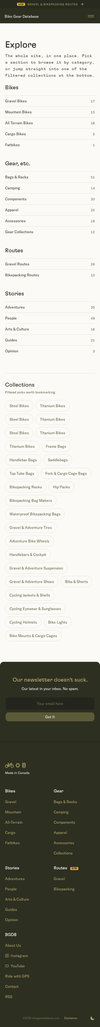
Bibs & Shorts (76, 581)
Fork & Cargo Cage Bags (66, 473)
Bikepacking (64, 889)
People (11, 889)
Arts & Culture (17, 899)
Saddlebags (58, 460)
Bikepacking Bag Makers (31, 500)
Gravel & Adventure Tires (31, 527)
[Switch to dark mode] (92, 1018)
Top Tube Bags (22, 473)
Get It (50, 717)
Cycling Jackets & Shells (30, 595)
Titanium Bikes (52, 405)
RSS (8, 996)
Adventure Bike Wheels (29, 541)
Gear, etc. (17, 164)
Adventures (15, 878)
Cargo (10, 832)
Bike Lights (57, 622)
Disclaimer (70, 1018)
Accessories (64, 842)
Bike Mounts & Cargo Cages (33, 635)
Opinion (11, 919)
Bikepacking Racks (26, 487)
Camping (61, 812)
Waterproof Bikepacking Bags (35, 514)
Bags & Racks (65, 801)
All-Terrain (14, 822)
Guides (11, 909)
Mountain (13, 812)
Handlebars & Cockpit (28, 554)
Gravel (10, 801)
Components (64, 822)
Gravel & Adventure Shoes (32, 581)
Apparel (60, 832)
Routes (14, 250)
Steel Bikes (19, 405)
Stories (14, 294)
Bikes (12, 87)
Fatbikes (12, 842)
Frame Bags (56, 446)
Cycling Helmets (23, 622)
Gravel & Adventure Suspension (36, 568)
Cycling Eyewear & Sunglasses (35, 608)
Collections (63, 853)
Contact (12, 986)
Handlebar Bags (23, 460)
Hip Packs (61, 487)
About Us (13, 945)
